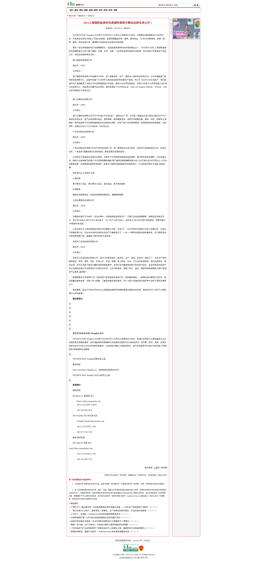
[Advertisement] (186, 82)
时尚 (100, 10)
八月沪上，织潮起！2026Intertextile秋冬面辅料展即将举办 (95, 514)
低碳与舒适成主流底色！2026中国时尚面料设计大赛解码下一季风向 (100, 521)
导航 (175, 5)
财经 (96, 10)
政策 (91, 10)
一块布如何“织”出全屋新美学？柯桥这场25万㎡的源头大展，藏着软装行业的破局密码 (108, 528)
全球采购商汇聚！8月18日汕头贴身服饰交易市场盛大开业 (96, 518)
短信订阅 (162, 475)
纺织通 (122, 475)
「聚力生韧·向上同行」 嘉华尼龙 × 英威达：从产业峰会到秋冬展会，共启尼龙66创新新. (109, 511)
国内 (81, 10)
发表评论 (127, 28)
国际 (86, 10)
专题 (115, 10)
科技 (105, 10)
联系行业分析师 (111, 475)
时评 (110, 10)
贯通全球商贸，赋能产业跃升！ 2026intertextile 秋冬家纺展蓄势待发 (100, 532)
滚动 (76, 10)
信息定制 (152, 475)
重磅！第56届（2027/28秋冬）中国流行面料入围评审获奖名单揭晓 (99, 525)
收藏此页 (132, 475)
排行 (71, 10)
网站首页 (169, 5)
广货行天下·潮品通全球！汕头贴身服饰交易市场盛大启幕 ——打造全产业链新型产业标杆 (109, 507)
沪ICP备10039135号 (141, 558)
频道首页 (162, 5)
